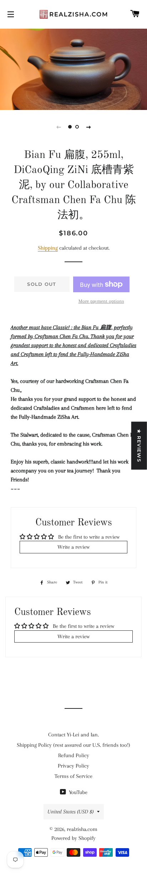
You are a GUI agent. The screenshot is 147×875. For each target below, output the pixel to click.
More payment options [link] (101, 301)
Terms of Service (73, 776)
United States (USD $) (70, 811)
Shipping (48, 248)
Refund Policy (73, 755)
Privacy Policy (73, 766)
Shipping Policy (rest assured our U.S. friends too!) (73, 745)
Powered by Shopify (73, 838)
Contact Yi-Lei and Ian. (73, 734)
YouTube (77, 792)
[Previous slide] (58, 127)
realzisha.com (82, 829)
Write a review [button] (73, 547)
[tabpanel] (73, 68)
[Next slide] (88, 127)
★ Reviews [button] (139, 445)
